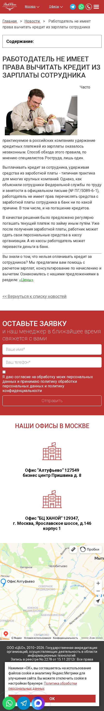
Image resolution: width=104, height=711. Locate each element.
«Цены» (26, 280)
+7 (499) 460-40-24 (89, 7)
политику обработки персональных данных (39, 383)
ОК (52, 698)
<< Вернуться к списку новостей (34, 296)
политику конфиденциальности (33, 388)
